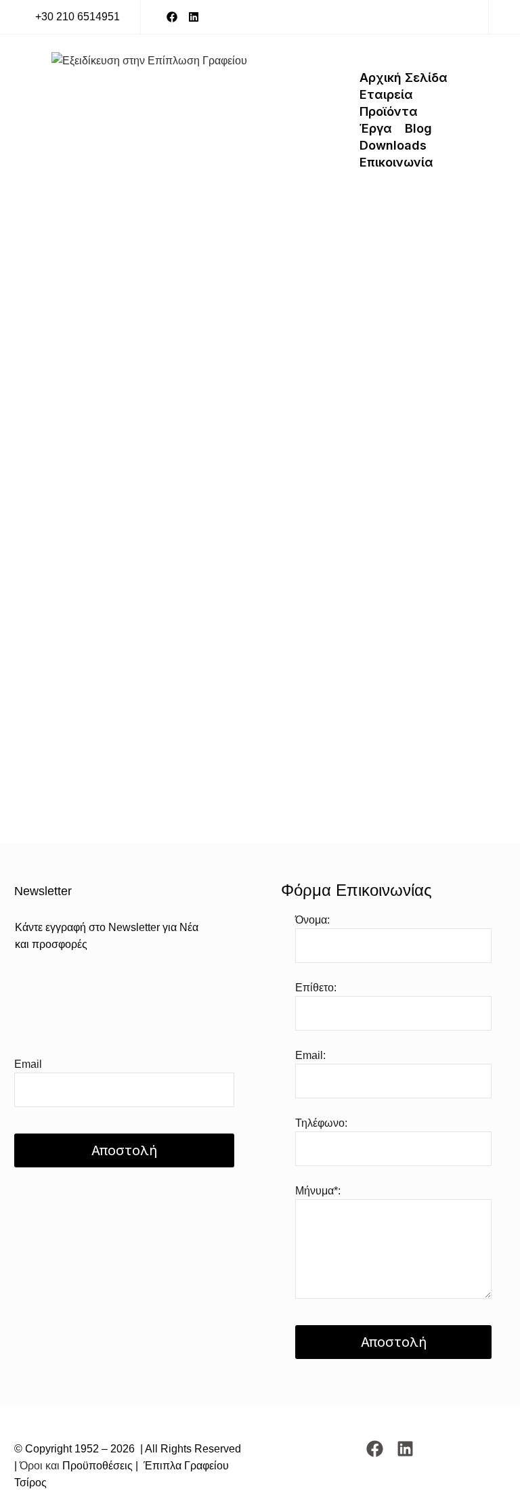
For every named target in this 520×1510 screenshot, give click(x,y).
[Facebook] (172, 17)
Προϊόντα (389, 111)
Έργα (376, 128)
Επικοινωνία (396, 162)
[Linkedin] (193, 17)
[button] (68, 17)
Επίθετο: (316, 987)
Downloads (393, 145)
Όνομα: (312, 920)
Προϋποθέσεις (96, 1465)
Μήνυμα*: (318, 1190)
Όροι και (40, 1465)
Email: (310, 1055)
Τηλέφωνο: (321, 1123)
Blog (418, 128)
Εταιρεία (386, 94)
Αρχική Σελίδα (404, 77)
